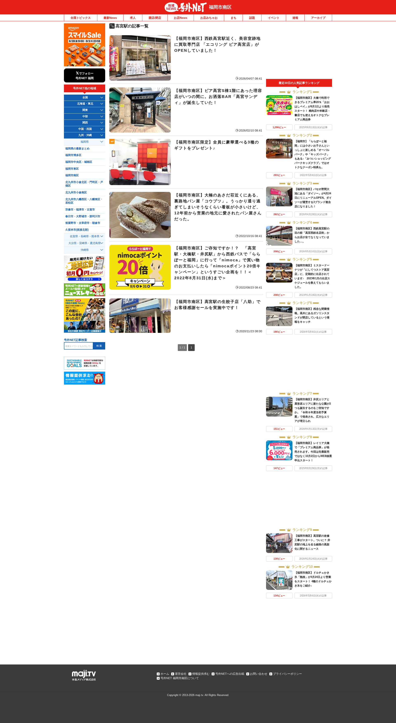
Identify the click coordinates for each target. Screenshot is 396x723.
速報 (295, 17)
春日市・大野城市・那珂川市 (82, 216)
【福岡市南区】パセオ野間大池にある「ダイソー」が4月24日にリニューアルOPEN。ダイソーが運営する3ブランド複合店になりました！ (313, 198)
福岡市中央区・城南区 (78, 162)
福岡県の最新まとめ (77, 148)
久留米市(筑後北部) (76, 229)
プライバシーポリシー (287, 673)
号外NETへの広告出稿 (229, 673)
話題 (252, 17)
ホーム (164, 673)
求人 (133, 17)
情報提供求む (201, 673)
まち (233, 17)
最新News (110, 17)
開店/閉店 (155, 17)
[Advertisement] (299, 51)
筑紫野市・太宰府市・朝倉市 (82, 223)
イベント (273, 17)
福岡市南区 (220, 7)
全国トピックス (81, 17)
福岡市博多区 (73, 155)
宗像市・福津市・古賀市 (80, 209)
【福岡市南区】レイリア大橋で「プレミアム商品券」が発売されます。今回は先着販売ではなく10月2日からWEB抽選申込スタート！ (313, 451)
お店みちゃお (209, 17)
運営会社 (180, 673)
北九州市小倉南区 (76, 192)
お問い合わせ (258, 673)
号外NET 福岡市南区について (179, 678)
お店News (180, 17)
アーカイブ (318, 17)
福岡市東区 (72, 168)
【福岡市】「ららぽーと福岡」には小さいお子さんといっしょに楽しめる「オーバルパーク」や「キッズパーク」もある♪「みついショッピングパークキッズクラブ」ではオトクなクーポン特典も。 (313, 154)
